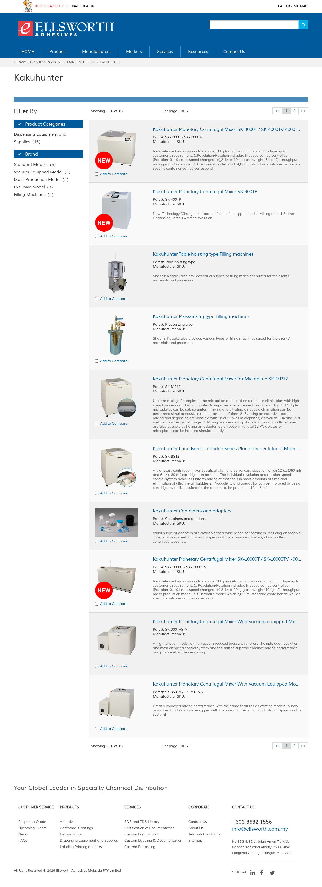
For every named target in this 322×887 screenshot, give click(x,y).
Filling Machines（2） (35, 194)
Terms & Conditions (204, 834)
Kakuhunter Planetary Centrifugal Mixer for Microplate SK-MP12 (220, 379)
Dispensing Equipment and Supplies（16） (40, 138)
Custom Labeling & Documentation (153, 840)
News (23, 834)
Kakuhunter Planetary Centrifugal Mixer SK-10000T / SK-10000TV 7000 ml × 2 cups (227, 559)
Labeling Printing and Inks (81, 847)
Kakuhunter (110, 62)
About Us (196, 828)
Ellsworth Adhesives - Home (38, 62)
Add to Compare (113, 174)
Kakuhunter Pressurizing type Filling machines (201, 316)
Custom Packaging (139, 847)
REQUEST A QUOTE (49, 6)
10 (182, 111)
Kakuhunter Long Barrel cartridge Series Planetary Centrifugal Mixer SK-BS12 (227, 448)
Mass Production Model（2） (42, 179)
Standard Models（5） (36, 164)
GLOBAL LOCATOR (80, 6)
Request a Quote (32, 822)
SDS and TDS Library (141, 822)
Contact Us (197, 822)
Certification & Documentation (149, 828)
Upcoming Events (32, 828)
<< (277, 111)
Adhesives (68, 822)
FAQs (22, 840)
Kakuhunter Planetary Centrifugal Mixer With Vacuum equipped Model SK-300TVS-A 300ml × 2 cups (227, 621)
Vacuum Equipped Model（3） (43, 172)
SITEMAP (300, 6)
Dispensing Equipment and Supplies (89, 840)
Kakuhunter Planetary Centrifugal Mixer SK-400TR (205, 191)
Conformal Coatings (76, 828)
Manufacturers (80, 62)
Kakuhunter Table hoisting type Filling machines (203, 254)
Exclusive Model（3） (34, 187)
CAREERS (285, 6)
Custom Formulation (141, 834)
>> (303, 111)
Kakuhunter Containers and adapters (192, 511)
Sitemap (195, 840)
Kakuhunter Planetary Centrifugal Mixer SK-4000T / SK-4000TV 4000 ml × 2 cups (227, 129)
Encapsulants (71, 834)
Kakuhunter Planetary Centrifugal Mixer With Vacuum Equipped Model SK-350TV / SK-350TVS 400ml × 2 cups (227, 684)
